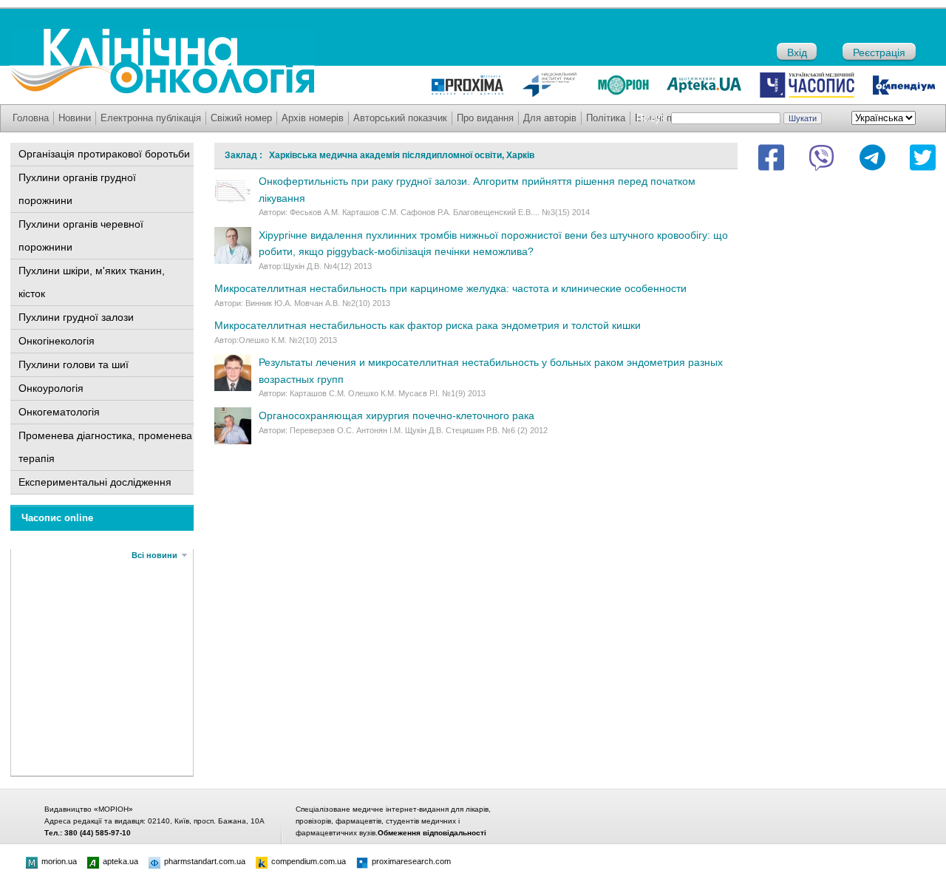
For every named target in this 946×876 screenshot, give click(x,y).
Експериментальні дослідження (94, 482)
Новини (74, 117)
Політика (605, 117)
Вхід (797, 52)
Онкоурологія (51, 388)
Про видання (485, 117)
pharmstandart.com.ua (204, 861)
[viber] (821, 157)
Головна (31, 117)
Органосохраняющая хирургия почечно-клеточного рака (396, 415)
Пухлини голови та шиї (73, 364)
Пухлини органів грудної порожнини (77, 189)
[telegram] (872, 157)
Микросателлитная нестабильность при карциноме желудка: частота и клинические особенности (450, 288)
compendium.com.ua (308, 861)
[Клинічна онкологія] (162, 90)
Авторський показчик (400, 117)
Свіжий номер (241, 117)
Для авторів (549, 117)
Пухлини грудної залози (76, 317)
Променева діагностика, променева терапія (105, 446)
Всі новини (154, 555)
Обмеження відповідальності (432, 833)
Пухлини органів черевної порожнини (80, 235)
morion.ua (59, 861)
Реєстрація (879, 52)
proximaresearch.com (411, 861)
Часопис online (57, 517)
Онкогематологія (59, 412)
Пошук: (652, 117)
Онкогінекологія (56, 341)
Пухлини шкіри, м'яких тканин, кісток (91, 282)
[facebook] (771, 157)
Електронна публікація (151, 117)
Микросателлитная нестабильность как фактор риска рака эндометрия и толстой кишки (427, 325)
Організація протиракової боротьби (104, 154)
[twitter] (923, 157)
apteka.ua (120, 861)
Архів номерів (313, 117)
